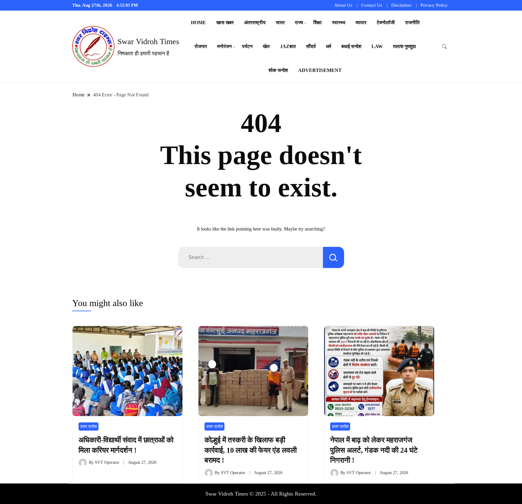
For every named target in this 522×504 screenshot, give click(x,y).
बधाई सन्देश (351, 46)
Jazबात (288, 46)
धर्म (328, 46)
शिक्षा (317, 22)
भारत (280, 22)
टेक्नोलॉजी (386, 22)
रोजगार (201, 46)
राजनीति (412, 22)
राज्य (299, 22)
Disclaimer (401, 5)
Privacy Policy (434, 5)
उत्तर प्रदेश (88, 426)
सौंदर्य (311, 46)
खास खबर (225, 22)
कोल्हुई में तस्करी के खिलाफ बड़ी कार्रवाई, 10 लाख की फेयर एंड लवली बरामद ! (251, 450)
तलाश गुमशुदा (404, 46)
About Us (343, 5)
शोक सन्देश (278, 70)
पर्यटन (247, 46)
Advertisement (320, 70)
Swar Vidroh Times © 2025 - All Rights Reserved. (261, 494)
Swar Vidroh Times (148, 41)
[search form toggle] (444, 46)
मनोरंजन (224, 46)
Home (198, 22)
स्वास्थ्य (338, 22)
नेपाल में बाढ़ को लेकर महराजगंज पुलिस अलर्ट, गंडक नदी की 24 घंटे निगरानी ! (374, 450)
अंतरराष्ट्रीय (255, 22)
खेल (266, 46)
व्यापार (361, 22)
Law (377, 46)
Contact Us (371, 5)
